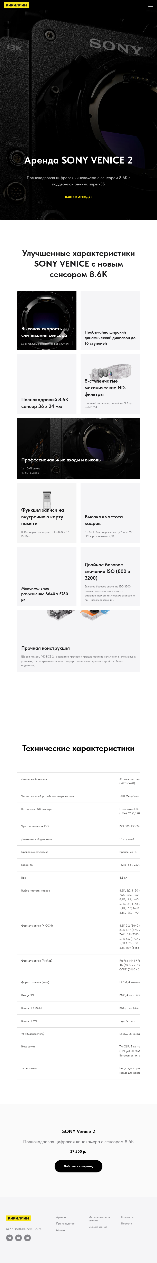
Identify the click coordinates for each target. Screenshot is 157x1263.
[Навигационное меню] (150, 5)
